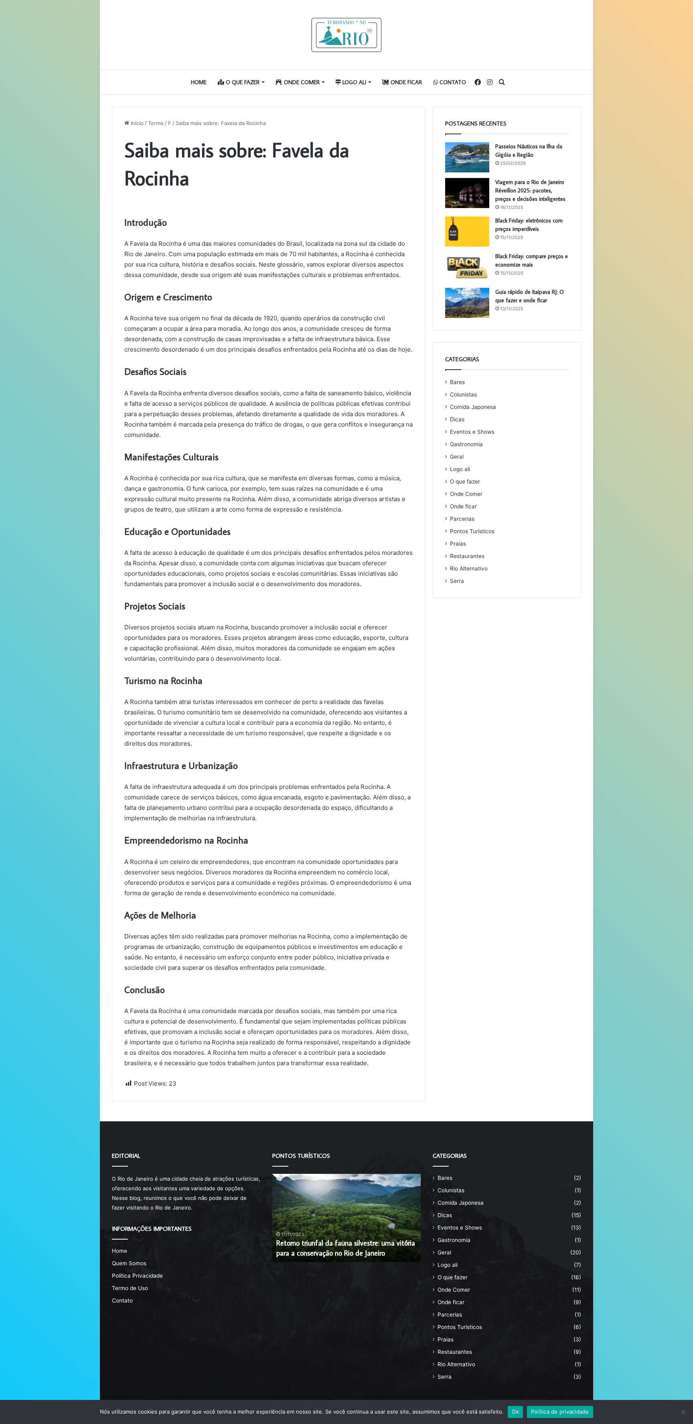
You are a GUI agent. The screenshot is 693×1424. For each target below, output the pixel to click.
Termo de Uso (130, 1288)
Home (199, 82)
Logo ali (353, 82)
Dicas (457, 419)
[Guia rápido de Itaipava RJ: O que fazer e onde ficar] (467, 303)
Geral (457, 456)
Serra (457, 581)
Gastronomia (466, 444)
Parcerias (462, 519)
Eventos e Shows (472, 432)
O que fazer (241, 82)
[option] (346, 1218)
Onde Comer (301, 82)
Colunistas (463, 394)
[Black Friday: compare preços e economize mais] (467, 267)
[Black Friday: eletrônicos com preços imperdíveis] (467, 231)
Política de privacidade (560, 1411)
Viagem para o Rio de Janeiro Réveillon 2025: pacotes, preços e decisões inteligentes (530, 190)
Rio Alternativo (469, 568)
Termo (156, 123)
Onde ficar (405, 82)
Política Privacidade (137, 1275)
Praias (458, 543)
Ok (515, 1411)
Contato (452, 82)
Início (136, 123)
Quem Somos (129, 1263)
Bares (457, 382)
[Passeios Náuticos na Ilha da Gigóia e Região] (467, 157)
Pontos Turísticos (472, 531)
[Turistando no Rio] (346, 35)
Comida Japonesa (473, 407)
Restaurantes (467, 556)
